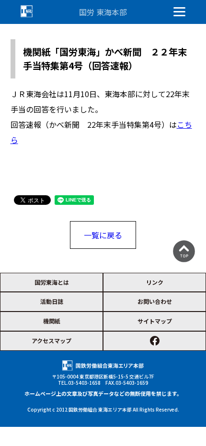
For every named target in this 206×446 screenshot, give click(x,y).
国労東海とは (51, 282)
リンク (154, 282)
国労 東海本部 (103, 12)
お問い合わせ (154, 301)
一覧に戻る (103, 235)
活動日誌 (51, 301)
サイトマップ (154, 321)
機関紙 (51, 321)
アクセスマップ (51, 340)
